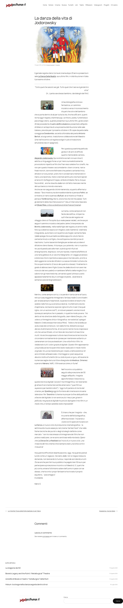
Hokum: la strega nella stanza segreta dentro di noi (26, 584)
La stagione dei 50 (12, 568)
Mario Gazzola (50, 65)
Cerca (66, 597)
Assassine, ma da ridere (107, 511)
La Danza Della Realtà (47, 76)
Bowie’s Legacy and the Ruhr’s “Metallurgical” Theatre (27, 573)
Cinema (58, 65)
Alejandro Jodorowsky (44, 158)
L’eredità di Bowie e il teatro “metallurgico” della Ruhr (26, 579)
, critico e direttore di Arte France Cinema (58, 205)
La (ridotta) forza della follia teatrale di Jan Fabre (24, 511)
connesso (46, 536)
